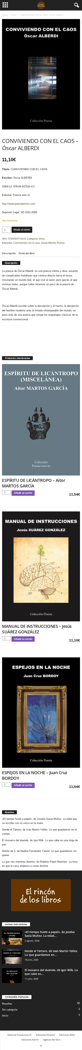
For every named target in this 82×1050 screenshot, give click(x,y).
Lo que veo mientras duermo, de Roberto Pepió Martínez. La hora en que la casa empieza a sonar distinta (39, 863)
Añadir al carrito (22, 229)
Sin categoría (9, 1009)
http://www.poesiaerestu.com (18, 203)
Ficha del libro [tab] (26, 253)
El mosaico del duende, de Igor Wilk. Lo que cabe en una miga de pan (40, 842)
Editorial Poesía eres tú (19, 1034)
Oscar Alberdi (48, 243)
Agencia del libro (52, 1039)
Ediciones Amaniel (45, 1034)
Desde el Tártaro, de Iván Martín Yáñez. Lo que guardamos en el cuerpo (39, 831)
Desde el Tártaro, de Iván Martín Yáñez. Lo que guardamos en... (51, 953)
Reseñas (7, 1003)
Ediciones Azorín (30, 1039)
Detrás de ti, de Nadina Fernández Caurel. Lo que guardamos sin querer (39, 853)
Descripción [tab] (9, 253)
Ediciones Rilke (67, 1034)
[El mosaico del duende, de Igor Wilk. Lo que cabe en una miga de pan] (12, 975)
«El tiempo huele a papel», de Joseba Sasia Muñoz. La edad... (50, 934)
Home (5, 14)
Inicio (14, 14)
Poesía (60, 243)
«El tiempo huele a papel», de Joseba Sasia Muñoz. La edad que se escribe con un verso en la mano (39, 821)
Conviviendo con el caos (26, 243)
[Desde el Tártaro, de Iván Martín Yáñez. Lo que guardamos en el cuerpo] (12, 956)
